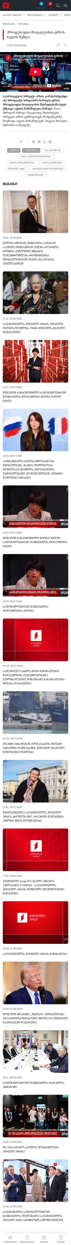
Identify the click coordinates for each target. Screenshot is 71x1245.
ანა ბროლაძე (53, 151)
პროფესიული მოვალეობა (47, 169)
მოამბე (24, 24)
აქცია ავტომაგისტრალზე (35, 157)
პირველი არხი (16, 169)
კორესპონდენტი (52, 163)
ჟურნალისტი (35, 175)
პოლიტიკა (31, 151)
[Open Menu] (65, 5)
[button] (14, 15)
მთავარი (9, 24)
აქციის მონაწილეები (22, 163)
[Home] (6, 5)
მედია (14, 151)
